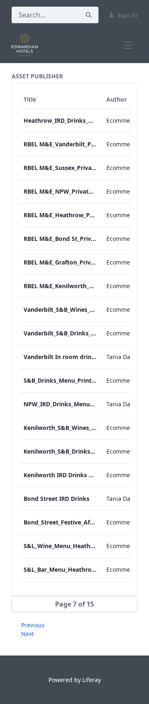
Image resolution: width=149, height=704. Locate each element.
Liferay (91, 680)
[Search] (88, 15)
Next (27, 634)
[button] (74, 604)
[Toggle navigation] (128, 45)
